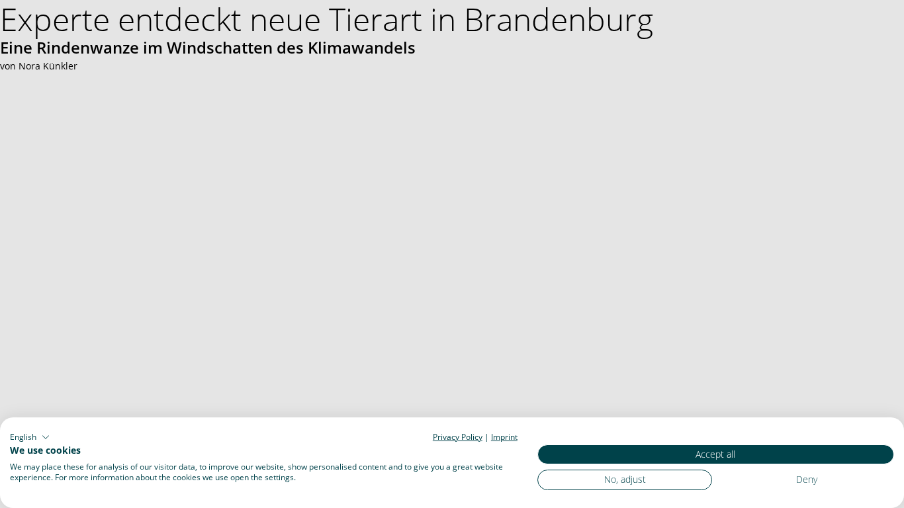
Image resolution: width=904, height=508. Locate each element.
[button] (30, 437)
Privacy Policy (457, 437)
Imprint (504, 437)
